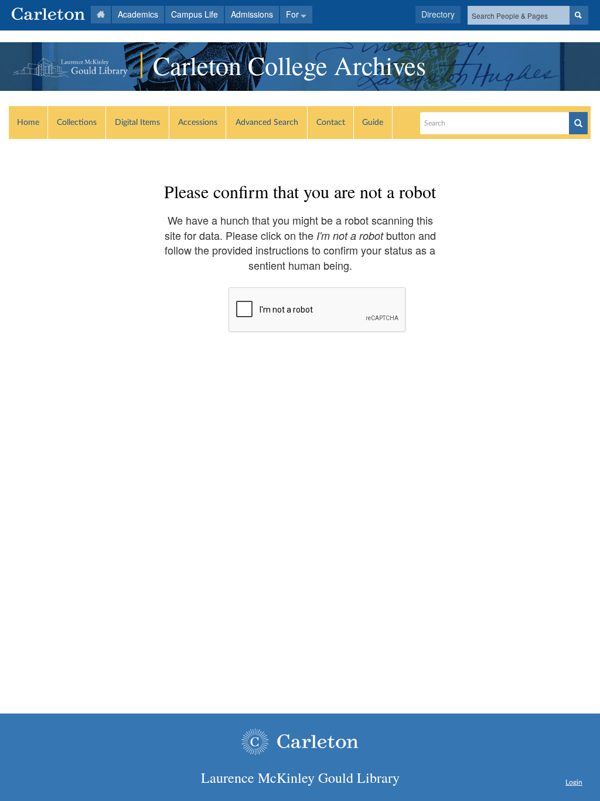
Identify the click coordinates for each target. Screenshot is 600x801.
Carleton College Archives (289, 65)
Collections (77, 122)
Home (28, 122)
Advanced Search (267, 122)
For (292, 14)
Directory (438, 14)
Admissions (252, 14)
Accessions (197, 122)
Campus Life (194, 14)
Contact (330, 122)
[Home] (61, 14)
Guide (372, 122)
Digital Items (137, 122)
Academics (138, 14)
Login (573, 782)
